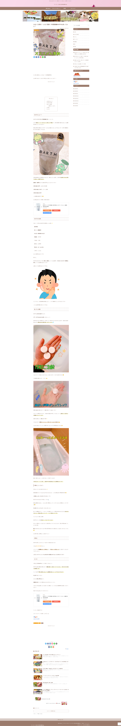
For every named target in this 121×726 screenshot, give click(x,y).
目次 (50, 98)
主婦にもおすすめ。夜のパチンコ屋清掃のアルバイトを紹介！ (81, 61)
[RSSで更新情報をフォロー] (53, 647)
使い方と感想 (49, 104)
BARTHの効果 (49, 102)
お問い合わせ (60, 723)
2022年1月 (76, 93)
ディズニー (76, 39)
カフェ (75, 36)
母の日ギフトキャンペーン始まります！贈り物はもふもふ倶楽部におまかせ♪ (81, 53)
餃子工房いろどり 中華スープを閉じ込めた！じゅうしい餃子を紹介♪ (81, 57)
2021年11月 (76, 98)
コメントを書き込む (51, 711)
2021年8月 (76, 105)
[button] (88, 25)
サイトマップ (87, 723)
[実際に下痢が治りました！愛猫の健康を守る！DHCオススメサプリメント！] (69, 16)
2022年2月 (76, 91)
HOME (83, 723)
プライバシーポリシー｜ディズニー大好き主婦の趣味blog (71, 723)
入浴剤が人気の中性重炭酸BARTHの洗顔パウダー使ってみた (81, 67)
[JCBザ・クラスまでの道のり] (32, 16)
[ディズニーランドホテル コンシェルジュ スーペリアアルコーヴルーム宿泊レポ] (51, 16)
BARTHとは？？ (50, 101)
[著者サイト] (49, 647)
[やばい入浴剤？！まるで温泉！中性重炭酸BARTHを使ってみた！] (38, 57)
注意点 (48, 107)
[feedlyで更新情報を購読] (51, 647)
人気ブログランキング (76, 76)
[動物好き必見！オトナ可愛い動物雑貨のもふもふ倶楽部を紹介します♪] (88, 16)
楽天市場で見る (56, 210)
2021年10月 (76, 100)
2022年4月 (76, 88)
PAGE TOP (61, 719)
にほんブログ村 (36, 618)
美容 (75, 46)
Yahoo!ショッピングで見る (47, 212)
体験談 (75, 41)
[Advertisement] (51, 65)
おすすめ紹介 (76, 34)
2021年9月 (76, 103)
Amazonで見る (47, 210)
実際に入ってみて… (52, 105)
